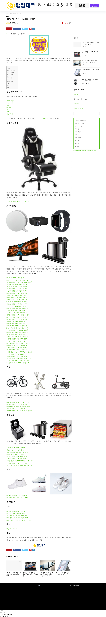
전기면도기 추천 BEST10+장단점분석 (16, 350)
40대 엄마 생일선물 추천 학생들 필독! (16, 516)
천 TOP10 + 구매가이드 (20, 293)
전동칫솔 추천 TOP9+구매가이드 (15, 321)
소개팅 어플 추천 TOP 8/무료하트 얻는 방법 (18, 520)
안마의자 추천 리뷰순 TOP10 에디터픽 (17, 284)
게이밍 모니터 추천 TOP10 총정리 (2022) (17, 286)
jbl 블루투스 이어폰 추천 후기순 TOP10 (17, 328)
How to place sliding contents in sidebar (85, 150)
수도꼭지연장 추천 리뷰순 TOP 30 (15, 511)
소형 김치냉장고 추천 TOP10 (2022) (16, 297)
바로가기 (75, 94)
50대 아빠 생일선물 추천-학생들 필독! (17, 518)
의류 (53, 4)
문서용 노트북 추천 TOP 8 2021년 (15, 354)
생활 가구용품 (49, 4)
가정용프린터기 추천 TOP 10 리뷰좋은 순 (17, 363)
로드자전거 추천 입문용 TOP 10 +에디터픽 (18, 402)
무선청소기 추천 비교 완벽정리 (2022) (17, 330)
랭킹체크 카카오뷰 (11, 529)
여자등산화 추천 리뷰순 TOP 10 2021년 (17, 498)
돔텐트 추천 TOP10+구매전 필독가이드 (17, 300)
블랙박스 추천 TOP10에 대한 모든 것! (16, 295)
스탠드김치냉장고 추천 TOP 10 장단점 (17, 339)
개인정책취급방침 (74, 585)
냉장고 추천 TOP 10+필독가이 (14, 450)
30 (24, 448)
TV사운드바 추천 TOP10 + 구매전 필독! (17, 337)
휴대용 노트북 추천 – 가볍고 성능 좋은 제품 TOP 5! (13, 574)
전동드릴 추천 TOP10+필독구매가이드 (17, 332)
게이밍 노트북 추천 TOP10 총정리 (15, 334)
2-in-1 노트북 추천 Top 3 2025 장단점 (63, 573)
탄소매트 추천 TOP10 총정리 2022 (15, 324)
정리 (8, 87)
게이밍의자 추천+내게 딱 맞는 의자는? (18, 202)
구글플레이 (76, 104)
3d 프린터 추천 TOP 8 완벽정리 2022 (16, 302)
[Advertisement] (86, 23)
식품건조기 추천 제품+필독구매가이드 (17, 308)
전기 (7, 404)
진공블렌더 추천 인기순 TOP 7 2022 (16, 463)
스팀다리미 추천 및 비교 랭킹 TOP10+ (16, 291)
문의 (8, 85)
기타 (67, 4)
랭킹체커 (12, 22)
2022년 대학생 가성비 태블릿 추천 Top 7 (17, 280)
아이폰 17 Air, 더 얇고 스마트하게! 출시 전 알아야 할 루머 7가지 (47, 574)
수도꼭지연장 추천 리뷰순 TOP (15, 448)
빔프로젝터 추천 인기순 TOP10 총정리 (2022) (19, 282)
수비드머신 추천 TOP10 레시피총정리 (16, 341)
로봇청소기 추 (10, 293)
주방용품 (57, 4)
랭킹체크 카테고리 (11, 70)
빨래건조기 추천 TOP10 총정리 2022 (16, 304)
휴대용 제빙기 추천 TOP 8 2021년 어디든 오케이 (19, 352)
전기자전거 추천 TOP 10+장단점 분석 (16, 319)
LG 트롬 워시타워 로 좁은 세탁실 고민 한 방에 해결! (90, 80)
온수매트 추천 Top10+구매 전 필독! (16, 306)
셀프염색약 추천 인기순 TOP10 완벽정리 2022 (19, 411)
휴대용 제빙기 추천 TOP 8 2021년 (15, 310)
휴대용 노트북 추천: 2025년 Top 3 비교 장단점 (30, 574)
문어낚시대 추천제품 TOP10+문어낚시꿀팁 (18, 406)
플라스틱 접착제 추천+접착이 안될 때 (16, 513)
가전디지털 (39, 4)
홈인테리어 (62, 5)
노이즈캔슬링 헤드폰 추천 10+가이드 (16, 313)
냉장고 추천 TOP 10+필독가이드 (15, 278)
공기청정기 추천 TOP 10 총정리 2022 (16, 289)
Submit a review (95, 5)
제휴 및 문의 (71, 5)
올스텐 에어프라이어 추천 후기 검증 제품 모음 (19, 465)
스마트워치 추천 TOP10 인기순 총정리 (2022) (19, 358)
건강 (44, 4)
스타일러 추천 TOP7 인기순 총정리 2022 (17, 361)
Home (7, 13)
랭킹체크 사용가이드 (78, 108)
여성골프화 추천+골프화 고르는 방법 (16, 495)
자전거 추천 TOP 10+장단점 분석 (18, 404)
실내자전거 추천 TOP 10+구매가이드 (16, 345)
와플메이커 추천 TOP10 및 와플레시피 (17, 348)
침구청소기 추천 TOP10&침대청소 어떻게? (18, 315)
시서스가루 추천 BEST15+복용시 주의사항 (18, 343)
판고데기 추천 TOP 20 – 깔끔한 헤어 (16, 326)
